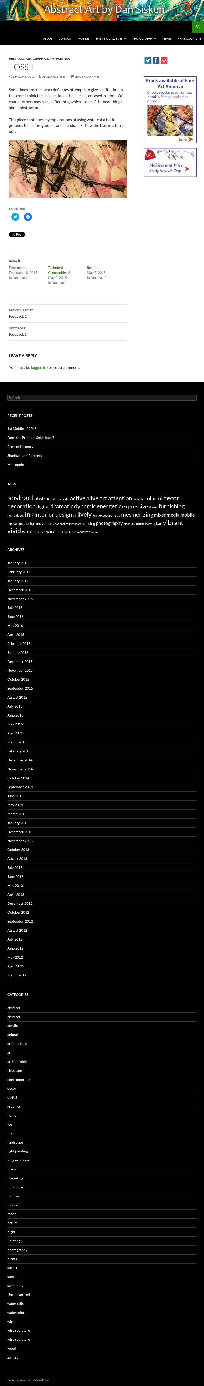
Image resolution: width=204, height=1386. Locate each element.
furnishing (172, 506)
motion (29, 523)
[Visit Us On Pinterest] (164, 60)
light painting (17, 1151)
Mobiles (84, 38)
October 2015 (18, 679)
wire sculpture (61, 531)
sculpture (137, 524)
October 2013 (18, 849)
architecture (17, 1043)
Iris (75, 515)
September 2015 (20, 688)
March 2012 (16, 975)
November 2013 (20, 841)
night (11, 1232)
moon (11, 1214)
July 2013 (14, 867)
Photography (142, 38)
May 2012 (15, 957)
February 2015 (18, 751)
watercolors (16, 1312)
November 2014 (20, 769)
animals (13, 1034)
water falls (15, 1303)
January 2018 (17, 563)
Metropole (15, 464)
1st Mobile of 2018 (22, 428)
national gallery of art (68, 523)
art (28, 58)
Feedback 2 (21, 313)
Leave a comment (88, 76)
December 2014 (19, 760)
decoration (21, 506)
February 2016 (18, 643)
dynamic (85, 506)
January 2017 (17, 581)
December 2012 (19, 903)
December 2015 (19, 661)
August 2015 (17, 697)
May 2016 (15, 625)
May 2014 (15, 805)
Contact (65, 38)
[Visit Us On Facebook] (156, 60)
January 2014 (17, 823)
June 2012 (15, 948)
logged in (38, 367)
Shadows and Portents (24, 455)
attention (120, 498)
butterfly (138, 499)
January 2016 (17, 652)
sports (148, 523)
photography (109, 523)
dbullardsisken (54, 76)
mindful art (16, 1187)
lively (84, 514)
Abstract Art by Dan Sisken (33, 26)
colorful (153, 498)
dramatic (61, 506)
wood (81, 532)
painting (88, 523)
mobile (187, 515)
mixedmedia (167, 515)
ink (52, 58)
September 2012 (20, 921)
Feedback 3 (18, 331)
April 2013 (15, 894)
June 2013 (15, 876)
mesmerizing (137, 514)
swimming (15, 1285)
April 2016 (15, 634)
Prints (167, 38)
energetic (109, 506)
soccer (12, 1267)
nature (12, 1223)
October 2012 (18, 912)
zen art (12, 1357)
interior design (53, 514)
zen (87, 532)
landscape (15, 1142)
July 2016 (14, 607)
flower (153, 507)
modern (13, 1205)
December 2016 (19, 590)
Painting (63, 58)
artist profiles (17, 1061)
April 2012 (15, 966)
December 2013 (19, 832)
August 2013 (17, 858)
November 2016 (20, 599)
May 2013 (15, 885)
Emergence (17, 267)
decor (171, 498)
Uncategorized (18, 1294)
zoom (94, 532)
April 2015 (15, 733)
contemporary (18, 1079)
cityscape (14, 1070)
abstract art (47, 498)
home (11, 1115)
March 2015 (16, 742)
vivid (14, 531)
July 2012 (14, 939)
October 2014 (18, 778)
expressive (135, 506)
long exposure (102, 515)
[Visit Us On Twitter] (148, 60)
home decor (15, 515)
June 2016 (15, 616)
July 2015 (14, 706)
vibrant (173, 522)
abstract (16, 58)
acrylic (64, 499)
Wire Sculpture (189, 38)
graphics (40, 58)
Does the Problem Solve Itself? (30, 437)
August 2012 (17, 930)
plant (127, 523)
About (47, 38)
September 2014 (20, 787)
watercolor (33, 531)
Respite (92, 267)
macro (116, 515)
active (78, 498)
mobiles (15, 523)
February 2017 (18, 572)
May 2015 (15, 724)
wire (10, 1321)
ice (9, 1124)
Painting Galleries (109, 38)
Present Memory (20, 446)
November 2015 (20, 670)
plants (12, 1259)
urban (157, 523)
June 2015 (15, 715)
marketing (15, 1178)
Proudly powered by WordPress (28, 1380)
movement (45, 523)
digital (43, 506)
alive (92, 498)
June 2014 (15, 796)
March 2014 (16, 814)
